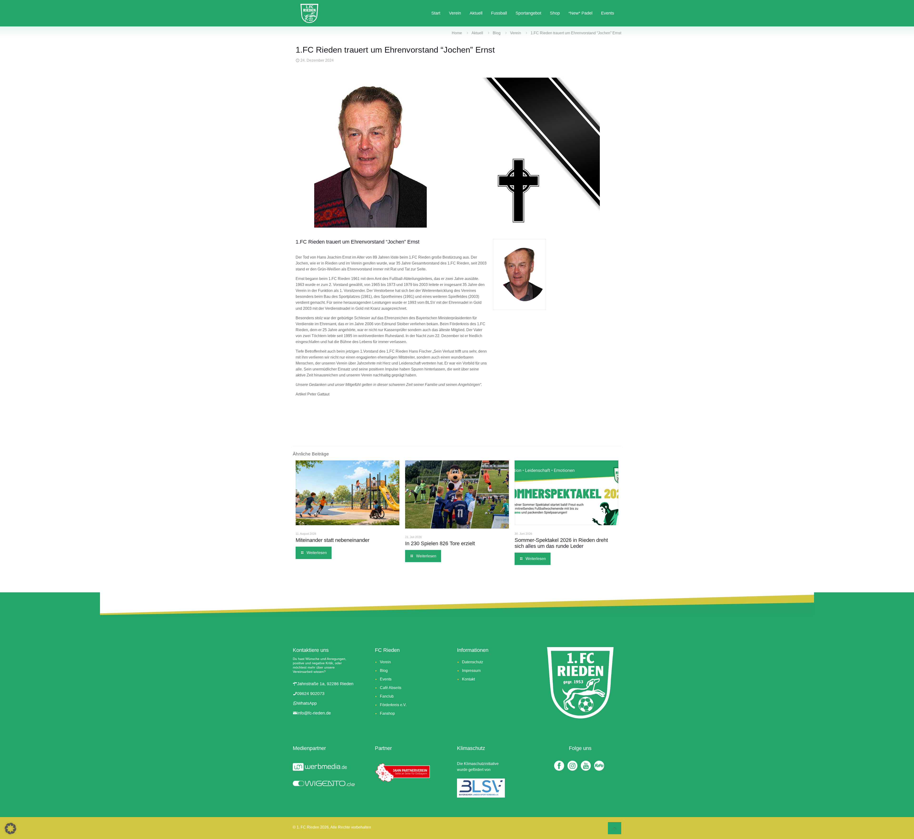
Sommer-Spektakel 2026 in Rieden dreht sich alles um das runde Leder (561, 543)
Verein (515, 33)
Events (386, 679)
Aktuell (477, 33)
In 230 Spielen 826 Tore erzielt (441, 543)
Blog (497, 33)
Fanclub (387, 696)
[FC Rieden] (309, 13)
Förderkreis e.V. (393, 705)
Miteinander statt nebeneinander (333, 540)
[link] (519, 274)
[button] (10, 828)
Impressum (471, 671)
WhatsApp (307, 703)
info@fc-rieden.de (314, 713)
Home (457, 33)
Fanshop (387, 713)
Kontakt (468, 679)
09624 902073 (310, 693)
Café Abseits (390, 688)
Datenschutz (472, 662)
